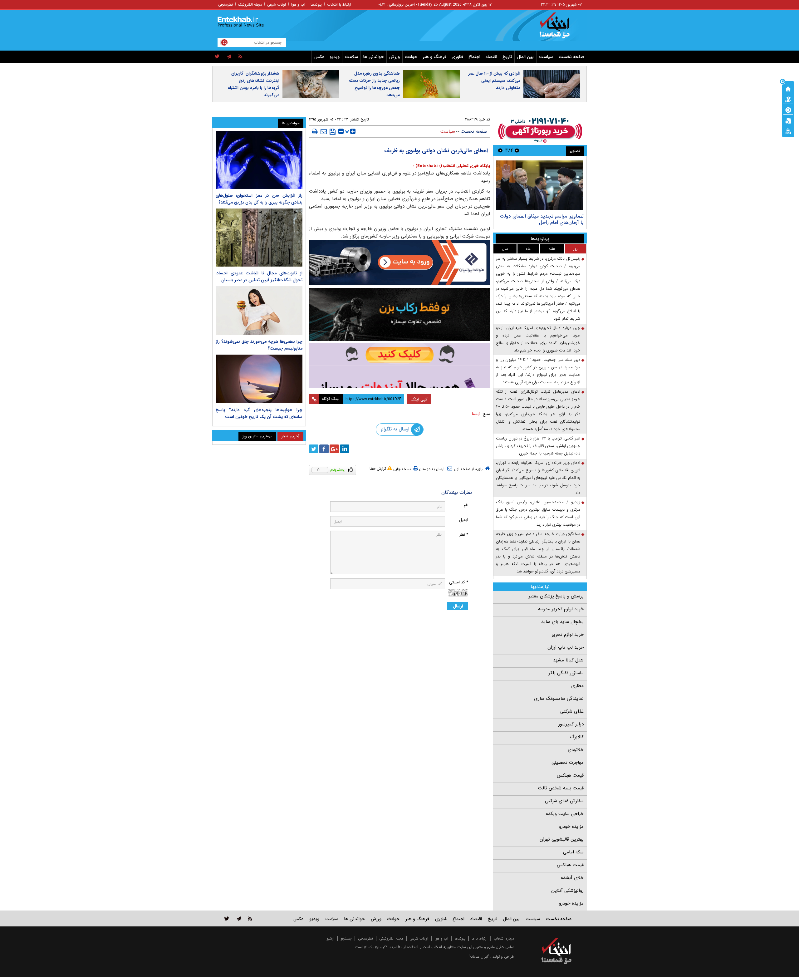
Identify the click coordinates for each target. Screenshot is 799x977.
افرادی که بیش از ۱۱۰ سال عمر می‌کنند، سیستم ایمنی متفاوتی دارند (494, 80)
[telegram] (229, 57)
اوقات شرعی (276, 4)
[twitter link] (227, 918)
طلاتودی (576, 750)
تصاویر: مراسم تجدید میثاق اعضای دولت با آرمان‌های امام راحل (542, 219)
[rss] (240, 57)
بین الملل (525, 56)
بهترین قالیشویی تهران (562, 839)
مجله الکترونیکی (391, 938)
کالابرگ (577, 737)
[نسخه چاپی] (315, 131)
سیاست (546, 56)
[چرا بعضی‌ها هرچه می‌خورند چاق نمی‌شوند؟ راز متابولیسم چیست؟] (259, 310)
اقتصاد (491, 56)
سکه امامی (573, 852)
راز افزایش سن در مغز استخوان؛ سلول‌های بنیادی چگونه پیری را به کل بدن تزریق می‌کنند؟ (259, 199)
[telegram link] (238, 918)
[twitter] (217, 57)
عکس (319, 56)
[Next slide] (500, 150)
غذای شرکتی (572, 711)
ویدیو (335, 56)
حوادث (411, 56)
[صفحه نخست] (788, 88)
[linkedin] (344, 448)
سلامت (351, 56)
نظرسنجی (225, 4)
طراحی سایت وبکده (565, 813)
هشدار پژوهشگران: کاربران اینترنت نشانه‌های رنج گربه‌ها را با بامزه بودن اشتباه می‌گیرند (253, 84)
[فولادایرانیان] (399, 262)
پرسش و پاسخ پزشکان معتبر (556, 596)
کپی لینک (419, 399)
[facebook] (324, 448)
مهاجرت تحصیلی (567, 762)
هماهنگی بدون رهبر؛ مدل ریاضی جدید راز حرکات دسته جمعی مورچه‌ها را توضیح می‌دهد (374, 84)
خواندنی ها (373, 56)
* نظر (463, 534)
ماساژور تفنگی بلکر (566, 673)
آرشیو (330, 938)
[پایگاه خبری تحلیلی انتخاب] (559, 28)
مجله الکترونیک (250, 4)
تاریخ (507, 56)
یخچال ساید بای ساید (562, 622)
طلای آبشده (572, 877)
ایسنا (476, 413)
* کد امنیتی (458, 582)
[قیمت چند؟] (788, 99)
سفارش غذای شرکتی (564, 801)
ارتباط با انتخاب (339, 4)
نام (466, 505)
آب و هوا (298, 4)
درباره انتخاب (504, 938)
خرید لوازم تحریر (568, 634)
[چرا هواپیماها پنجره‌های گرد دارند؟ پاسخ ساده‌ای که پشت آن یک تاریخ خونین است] (259, 379)
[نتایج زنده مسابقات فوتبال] (788, 130)
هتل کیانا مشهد (568, 660)
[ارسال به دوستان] (324, 131)
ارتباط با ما (480, 938)
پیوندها (316, 4)
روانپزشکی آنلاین (567, 890)
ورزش (394, 56)
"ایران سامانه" (478, 957)
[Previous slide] (517, 150)
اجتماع (474, 56)
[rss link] (250, 918)
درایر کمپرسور (571, 724)
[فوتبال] (788, 109)
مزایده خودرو (571, 826)
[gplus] (334, 448)
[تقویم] (788, 120)
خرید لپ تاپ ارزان (565, 647)
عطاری (577, 686)
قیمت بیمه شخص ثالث (561, 788)
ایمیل (463, 520)
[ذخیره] (333, 132)
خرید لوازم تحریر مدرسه (561, 609)
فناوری (457, 56)
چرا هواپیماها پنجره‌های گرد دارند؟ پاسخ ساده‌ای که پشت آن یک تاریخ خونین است (259, 413)
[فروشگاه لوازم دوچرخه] (399, 314)
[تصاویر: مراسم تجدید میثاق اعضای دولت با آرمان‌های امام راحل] (539, 185)
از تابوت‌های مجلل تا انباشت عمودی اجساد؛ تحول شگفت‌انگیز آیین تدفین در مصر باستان (259, 276)
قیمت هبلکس (570, 775)
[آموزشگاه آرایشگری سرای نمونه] (399, 365)
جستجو (346, 938)
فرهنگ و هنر (434, 56)
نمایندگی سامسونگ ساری (559, 698)
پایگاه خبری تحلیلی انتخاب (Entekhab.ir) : (451, 166)
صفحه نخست (571, 56)
